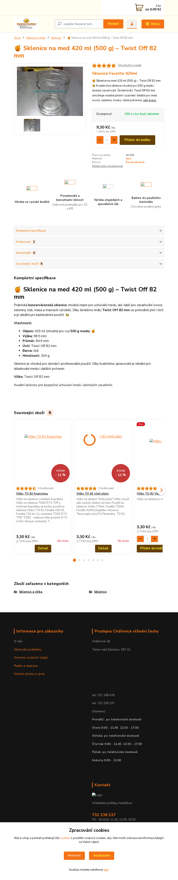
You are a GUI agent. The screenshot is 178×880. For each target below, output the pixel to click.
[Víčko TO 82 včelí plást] (103, 453)
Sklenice (56, 38)
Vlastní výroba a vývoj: (29, 674)
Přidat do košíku (137, 140)
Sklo (129, 158)
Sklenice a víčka (35, 38)
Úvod (17, 38)
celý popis (149, 100)
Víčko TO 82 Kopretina (32, 494)
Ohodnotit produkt (129, 65)
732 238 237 (104, 815)
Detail (43, 548)
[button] (74, 560)
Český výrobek (135, 162)
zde (106, 870)
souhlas (65, 838)
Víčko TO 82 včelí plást (92, 494)
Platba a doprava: (26, 666)
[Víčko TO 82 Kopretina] (43, 453)
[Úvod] (32, 23)
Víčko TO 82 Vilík (148, 494)
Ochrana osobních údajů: (31, 657)
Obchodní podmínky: (28, 649)
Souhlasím (101, 855)
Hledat (113, 23)
